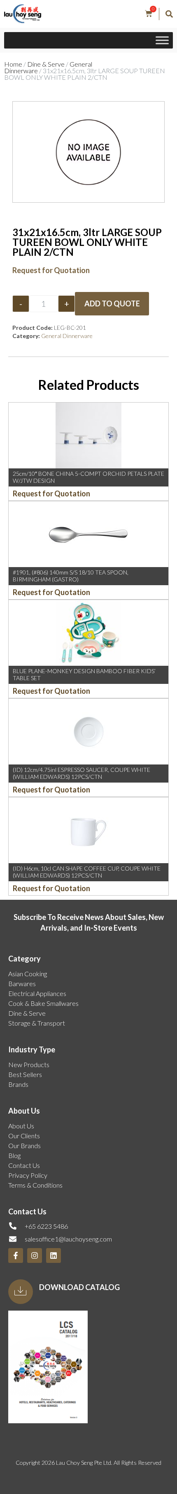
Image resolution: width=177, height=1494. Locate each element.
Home (13, 64)
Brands (18, 1084)
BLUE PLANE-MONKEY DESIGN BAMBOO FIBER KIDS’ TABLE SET (84, 674)
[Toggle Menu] (162, 40)
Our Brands (24, 1145)
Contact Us (24, 1165)
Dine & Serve (46, 64)
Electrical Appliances (37, 993)
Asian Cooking (27, 973)
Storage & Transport (36, 1023)
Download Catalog (79, 1287)
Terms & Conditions (35, 1185)
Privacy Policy (27, 1175)
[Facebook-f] (15, 1255)
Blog (14, 1155)
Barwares (22, 983)
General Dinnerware (67, 335)
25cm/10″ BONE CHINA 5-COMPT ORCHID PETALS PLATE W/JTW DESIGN (88, 477)
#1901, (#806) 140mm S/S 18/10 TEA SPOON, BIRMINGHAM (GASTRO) (70, 576)
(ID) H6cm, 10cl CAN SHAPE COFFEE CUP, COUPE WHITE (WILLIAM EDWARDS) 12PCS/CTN (87, 872)
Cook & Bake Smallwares (43, 1003)
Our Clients (24, 1136)
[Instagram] (34, 1255)
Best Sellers (25, 1074)
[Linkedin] (53, 1255)
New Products (28, 1064)
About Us (21, 1126)
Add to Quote (112, 303)
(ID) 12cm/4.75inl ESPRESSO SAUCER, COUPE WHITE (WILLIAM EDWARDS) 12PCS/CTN (81, 773)
